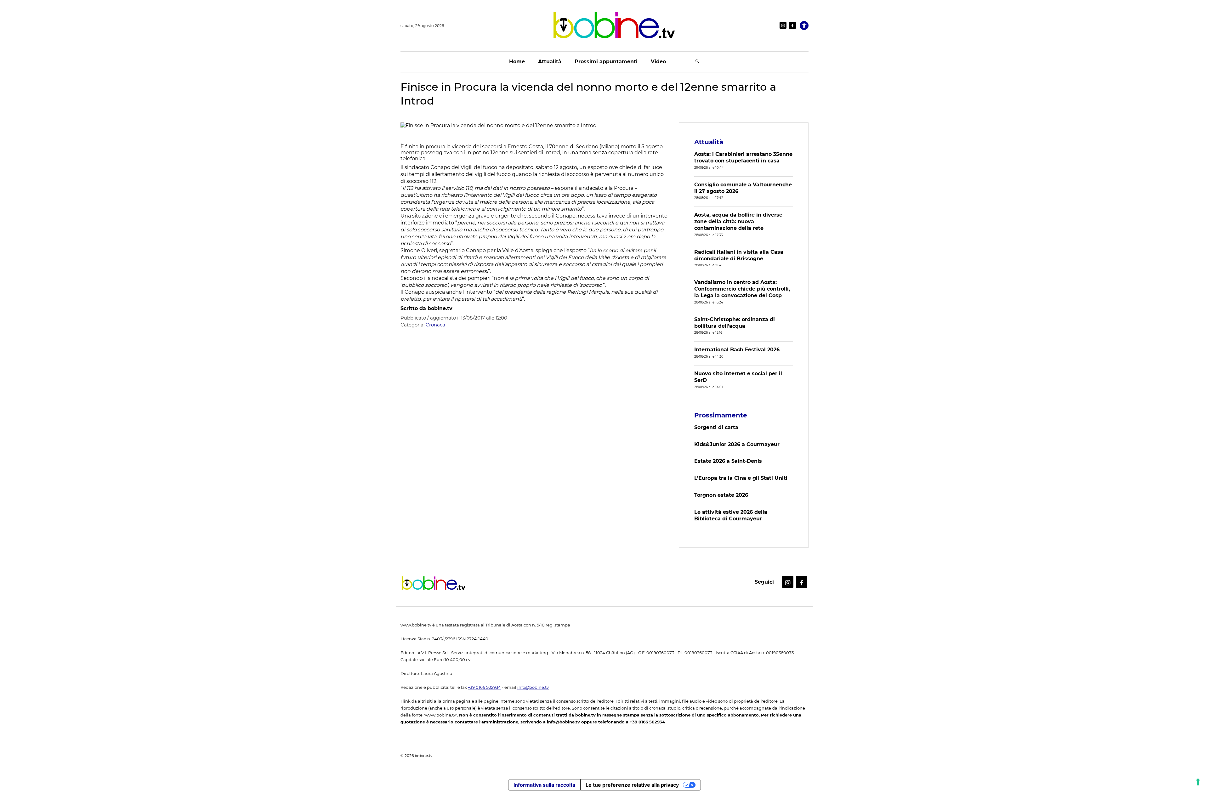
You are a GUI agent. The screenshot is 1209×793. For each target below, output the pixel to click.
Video (658, 62)
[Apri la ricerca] (697, 62)
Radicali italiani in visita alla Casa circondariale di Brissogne (738, 255)
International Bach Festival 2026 (737, 350)
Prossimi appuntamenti (606, 62)
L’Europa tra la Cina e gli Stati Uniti (740, 478)
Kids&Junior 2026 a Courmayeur (737, 444)
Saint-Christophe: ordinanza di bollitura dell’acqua (734, 322)
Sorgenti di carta (716, 427)
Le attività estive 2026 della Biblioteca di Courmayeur (730, 515)
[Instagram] (783, 25)
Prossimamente (720, 415)
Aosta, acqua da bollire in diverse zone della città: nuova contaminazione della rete (738, 221)
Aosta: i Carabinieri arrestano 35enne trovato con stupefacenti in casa (743, 157)
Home (517, 62)
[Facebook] (792, 25)
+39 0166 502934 (484, 687)
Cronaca (435, 325)
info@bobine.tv (533, 687)
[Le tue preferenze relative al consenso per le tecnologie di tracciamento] (1198, 782)
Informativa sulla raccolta (544, 785)
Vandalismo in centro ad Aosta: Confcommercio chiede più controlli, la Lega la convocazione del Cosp (742, 288)
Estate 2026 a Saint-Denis (728, 461)
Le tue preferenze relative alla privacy (632, 785)
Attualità (549, 62)
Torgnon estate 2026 (721, 495)
